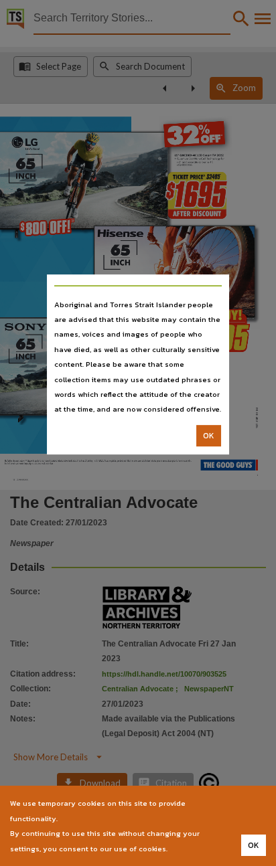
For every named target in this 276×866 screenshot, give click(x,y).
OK (208, 436)
